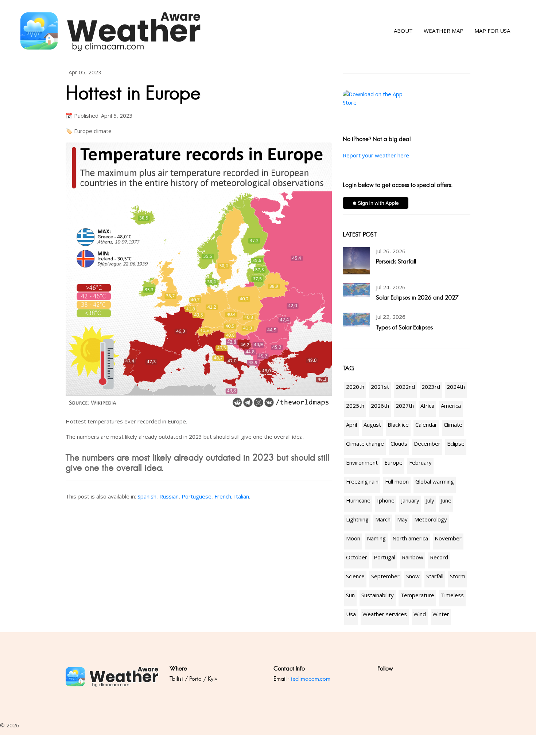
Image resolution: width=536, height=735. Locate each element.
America (451, 405)
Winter (440, 614)
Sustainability (377, 595)
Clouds (399, 443)
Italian (241, 496)
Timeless (452, 595)
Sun (350, 595)
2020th (355, 386)
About (403, 31)
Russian (169, 496)
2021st (380, 386)
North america (410, 538)
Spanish (146, 496)
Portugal (384, 557)
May (402, 519)
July (430, 500)
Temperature (417, 595)
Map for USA (492, 31)
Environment (362, 462)
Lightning (357, 519)
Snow (413, 576)
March (383, 519)
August (372, 424)
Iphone (386, 500)
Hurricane (358, 500)
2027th (405, 405)
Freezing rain (362, 481)
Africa (427, 405)
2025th (355, 405)
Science (355, 576)
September (385, 576)
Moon (353, 538)
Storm (457, 576)
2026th (380, 405)
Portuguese (196, 496)
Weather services (384, 614)
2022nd (405, 386)
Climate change (365, 443)
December (427, 443)
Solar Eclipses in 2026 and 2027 (417, 297)
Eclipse (456, 443)
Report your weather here (376, 155)
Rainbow (412, 557)
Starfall (434, 576)
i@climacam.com (310, 678)
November (448, 538)
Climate (453, 424)
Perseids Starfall (396, 261)
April (351, 424)
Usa (351, 614)
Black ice (398, 424)
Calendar (426, 424)
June (446, 500)
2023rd (431, 386)
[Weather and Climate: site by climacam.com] (110, 31)
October (356, 557)
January (410, 500)
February (420, 462)
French (222, 496)
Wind (419, 614)
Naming (376, 538)
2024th (456, 386)
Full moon (397, 481)
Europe (393, 462)
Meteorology (430, 519)
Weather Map (443, 31)
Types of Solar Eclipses (404, 327)
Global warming (434, 481)
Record (439, 557)
